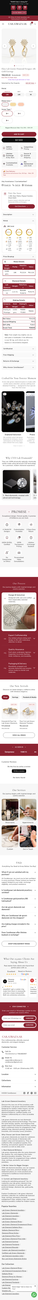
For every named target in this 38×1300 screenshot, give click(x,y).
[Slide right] (33, 46)
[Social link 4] (35, 1093)
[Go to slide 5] (21, 65)
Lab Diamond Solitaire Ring (12, 1227)
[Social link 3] (32, 1093)
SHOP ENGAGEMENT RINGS (19, 944)
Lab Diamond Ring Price (11, 1236)
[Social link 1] (24, 1093)
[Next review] (35, 987)
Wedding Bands (8, 1291)
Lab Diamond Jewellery (10, 1216)
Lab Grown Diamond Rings (12, 1222)
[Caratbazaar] (17, 24)
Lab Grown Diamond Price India (13, 1239)
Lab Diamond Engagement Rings (14, 1271)
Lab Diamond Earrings (10, 1242)
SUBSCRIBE (29, 1018)
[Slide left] (4, 46)
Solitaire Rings (7, 1274)
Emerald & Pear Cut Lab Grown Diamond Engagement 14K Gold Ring (10, 722)
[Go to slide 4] (19, 65)
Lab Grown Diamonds (10, 1213)
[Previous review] (3, 987)
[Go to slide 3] (18, 65)
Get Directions (21, 206)
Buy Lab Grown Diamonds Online (14, 1259)
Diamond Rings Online (10, 1233)
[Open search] (35, 24)
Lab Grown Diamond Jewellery (13, 1210)
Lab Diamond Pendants (10, 1244)
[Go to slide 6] (23, 65)
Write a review (19, 771)
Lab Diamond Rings (9, 1219)
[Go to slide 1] (14, 65)
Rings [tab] (5, 697)
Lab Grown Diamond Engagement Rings (17, 1224)
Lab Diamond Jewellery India (12, 1256)
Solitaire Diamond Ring (10, 1230)
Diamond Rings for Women (12, 1277)
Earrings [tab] (15, 697)
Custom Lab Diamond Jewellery (13, 1250)
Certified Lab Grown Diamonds (13, 1253)
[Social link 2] (28, 1093)
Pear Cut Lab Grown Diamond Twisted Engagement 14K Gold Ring (28, 722)
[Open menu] (3, 24)
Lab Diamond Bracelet (10, 1247)
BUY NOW (19, 140)
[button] (19, 214)
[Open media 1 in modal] (19, 45)
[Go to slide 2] (16, 65)
